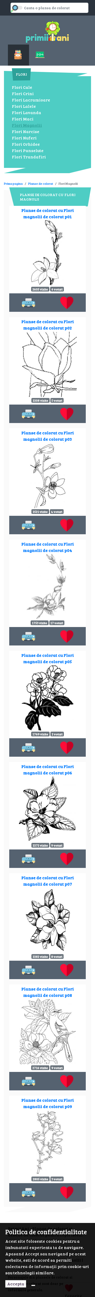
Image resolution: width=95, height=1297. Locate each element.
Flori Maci (23, 119)
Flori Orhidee (26, 144)
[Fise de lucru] (40, 55)
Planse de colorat (40, 183)
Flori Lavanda (26, 112)
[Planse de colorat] (18, 55)
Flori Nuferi (24, 137)
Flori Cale (22, 87)
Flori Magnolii (27, 125)
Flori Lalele (24, 106)
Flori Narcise (25, 131)
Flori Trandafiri (29, 156)
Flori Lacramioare (31, 100)
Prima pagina (13, 183)
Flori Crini (23, 93)
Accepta (15, 1283)
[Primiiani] (47, 31)
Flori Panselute (28, 150)
